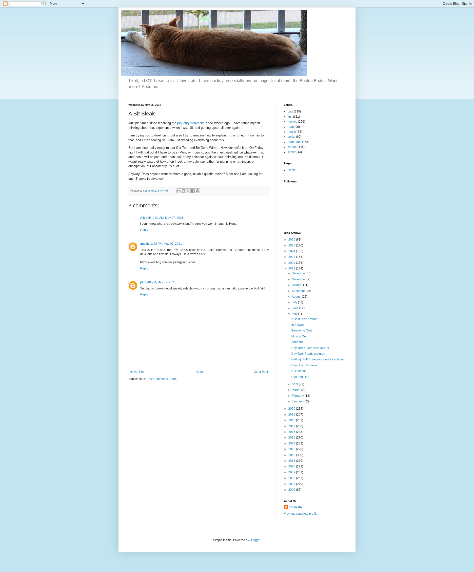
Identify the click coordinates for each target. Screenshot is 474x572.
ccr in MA (295, 507)
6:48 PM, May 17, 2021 (160, 282)
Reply (144, 230)
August (297, 296)
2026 (292, 239)
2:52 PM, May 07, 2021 (166, 243)
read (291, 127)
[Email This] (178, 190)
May (295, 314)
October (297, 285)
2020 (292, 408)
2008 (292, 478)
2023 (292, 257)
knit (290, 116)
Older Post (261, 372)
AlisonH (145, 218)
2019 (292, 414)
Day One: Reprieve (304, 365)
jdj (141, 282)
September (299, 291)
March (296, 390)
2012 (292, 455)
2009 (292, 472)
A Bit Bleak (298, 371)
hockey (292, 121)
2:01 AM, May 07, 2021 (168, 218)
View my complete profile (300, 513)
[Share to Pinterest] (197, 190)
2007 (292, 484)
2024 (292, 251)
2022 (292, 262)
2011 (292, 460)
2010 (292, 466)
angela (145, 243)
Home (200, 372)
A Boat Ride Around (304, 319)
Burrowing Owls (302, 330)
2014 (292, 443)
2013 (292, 449)
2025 (292, 245)
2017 (292, 426)
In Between (298, 325)
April (295, 384)
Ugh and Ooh (300, 377)
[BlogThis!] (183, 190)
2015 (292, 437)
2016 (292, 432)
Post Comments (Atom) (162, 379)
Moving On (298, 336)
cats (290, 111)
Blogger (255, 540)
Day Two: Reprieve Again (308, 353)
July (295, 302)
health (292, 131)
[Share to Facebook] (192, 190)
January (297, 401)
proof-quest (295, 142)
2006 (292, 489)
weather (293, 147)
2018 (292, 420)
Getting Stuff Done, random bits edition (317, 359)
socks (291, 136)
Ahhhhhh (297, 342)
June (295, 308)
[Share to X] (188, 190)
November (299, 279)
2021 (292, 268)
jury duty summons (191, 123)
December (299, 273)
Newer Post (137, 372)
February (298, 395)
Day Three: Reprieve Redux (310, 348)
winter (292, 152)
